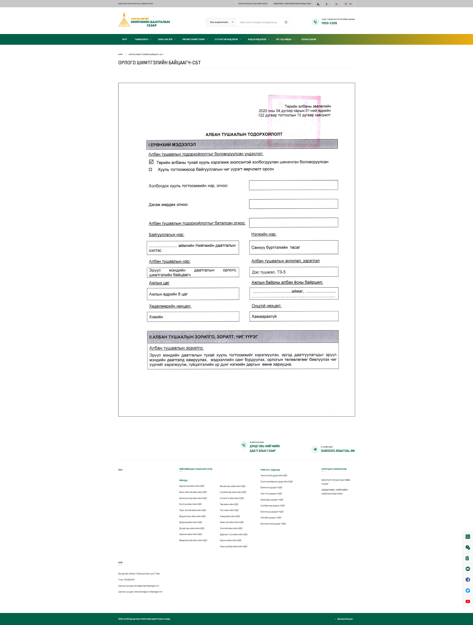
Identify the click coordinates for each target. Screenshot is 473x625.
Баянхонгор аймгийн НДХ (193, 498)
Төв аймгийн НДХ (229, 504)
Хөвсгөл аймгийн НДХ (232, 522)
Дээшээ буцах (345, 618)
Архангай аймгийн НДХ (191, 486)
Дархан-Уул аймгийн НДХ (234, 534)
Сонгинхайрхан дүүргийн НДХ (277, 481)
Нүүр (124, 39)
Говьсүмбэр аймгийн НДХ (233, 546)
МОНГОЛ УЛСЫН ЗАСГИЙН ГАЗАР (253, 3)
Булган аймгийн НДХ (190, 504)
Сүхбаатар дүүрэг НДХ (273, 505)
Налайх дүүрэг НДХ (271, 517)
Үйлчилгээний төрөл (193, 39)
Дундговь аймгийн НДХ (192, 528)
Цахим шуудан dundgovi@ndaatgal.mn (138, 585)
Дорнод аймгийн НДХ (190, 522)
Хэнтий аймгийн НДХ (231, 528)
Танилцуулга (141, 39)
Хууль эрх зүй (165, 39)
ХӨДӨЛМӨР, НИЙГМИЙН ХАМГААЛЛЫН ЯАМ (292, 3)
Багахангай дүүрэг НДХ (273, 523)
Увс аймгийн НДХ (229, 510)
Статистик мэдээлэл (226, 39)
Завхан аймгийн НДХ (190, 534)
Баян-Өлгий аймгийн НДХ (193, 492)
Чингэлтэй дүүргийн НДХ (274, 475)
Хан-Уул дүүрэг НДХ (271, 493)
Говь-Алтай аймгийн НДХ (192, 510)
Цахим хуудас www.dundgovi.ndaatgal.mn (140, 591)
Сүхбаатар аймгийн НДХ (233, 492)
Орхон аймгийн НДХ (230, 540)
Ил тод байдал (284, 39)
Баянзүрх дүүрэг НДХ (272, 499)
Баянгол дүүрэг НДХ (271, 487)
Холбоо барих (309, 39)
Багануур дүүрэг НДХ (272, 511)
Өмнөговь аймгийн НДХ (233, 486)
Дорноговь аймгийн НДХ (192, 516)
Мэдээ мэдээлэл (257, 39)
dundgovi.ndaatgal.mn (338, 451)
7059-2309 (329, 23)
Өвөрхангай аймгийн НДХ (193, 540)
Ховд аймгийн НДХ (230, 516)
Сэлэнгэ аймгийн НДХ (232, 498)
